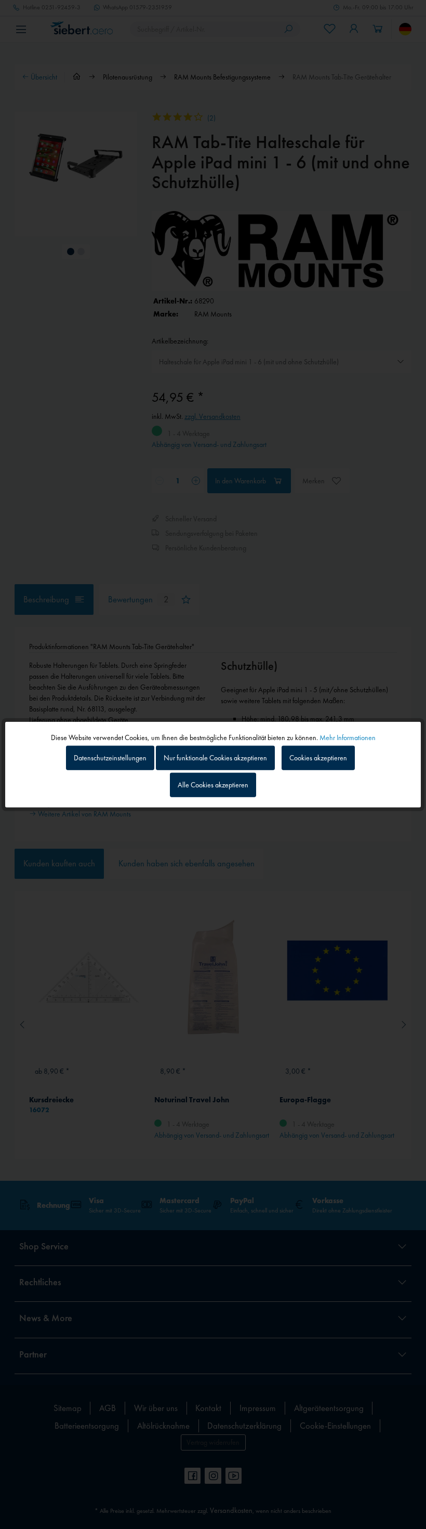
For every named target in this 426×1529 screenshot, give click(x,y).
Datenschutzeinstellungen (110, 757)
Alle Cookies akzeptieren (213, 784)
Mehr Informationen (348, 737)
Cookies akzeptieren (318, 757)
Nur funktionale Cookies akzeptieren (215, 757)
